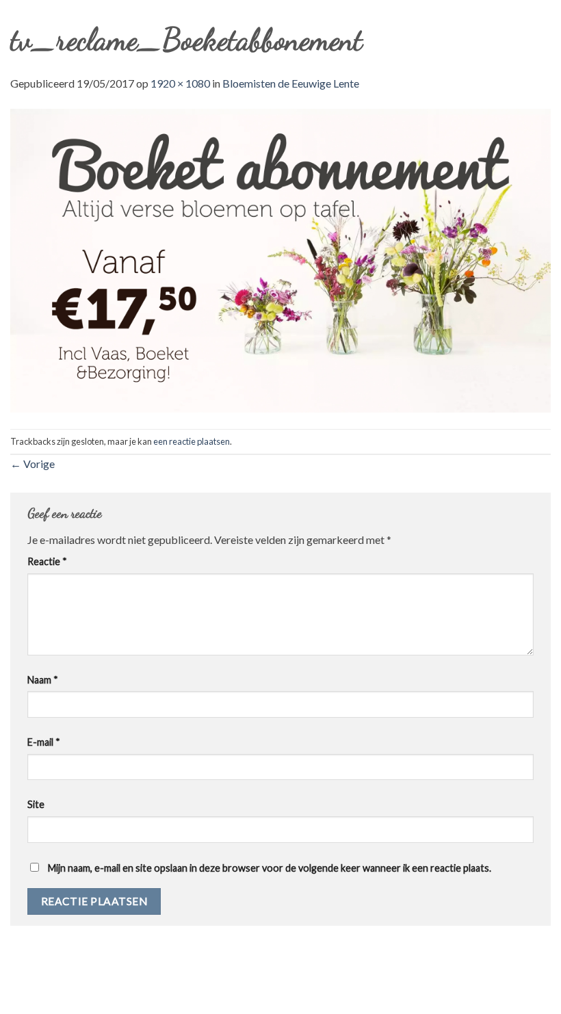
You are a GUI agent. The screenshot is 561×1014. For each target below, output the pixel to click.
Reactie (47, 561)
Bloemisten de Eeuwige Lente (290, 83)
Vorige (32, 463)
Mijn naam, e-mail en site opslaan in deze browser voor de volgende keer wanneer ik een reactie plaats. (269, 868)
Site (35, 804)
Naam (42, 680)
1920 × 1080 (180, 83)
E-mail (43, 742)
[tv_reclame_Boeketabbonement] (280, 258)
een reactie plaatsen (191, 441)
